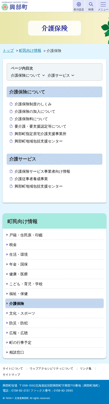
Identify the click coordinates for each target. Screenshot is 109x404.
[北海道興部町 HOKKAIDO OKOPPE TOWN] (14, 6)
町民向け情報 (30, 50)
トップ (8, 50)
